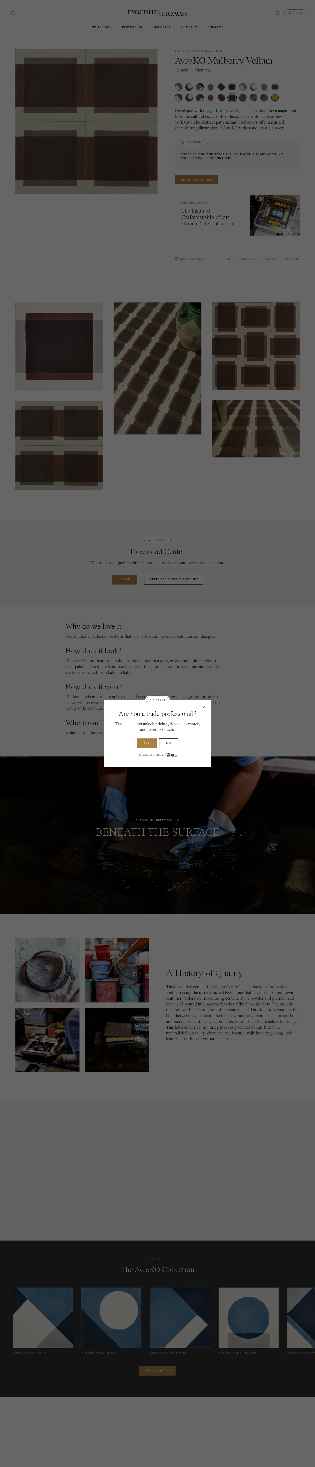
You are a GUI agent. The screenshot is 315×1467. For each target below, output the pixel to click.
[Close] (204, 706)
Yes (147, 743)
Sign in (172, 754)
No (168, 743)
